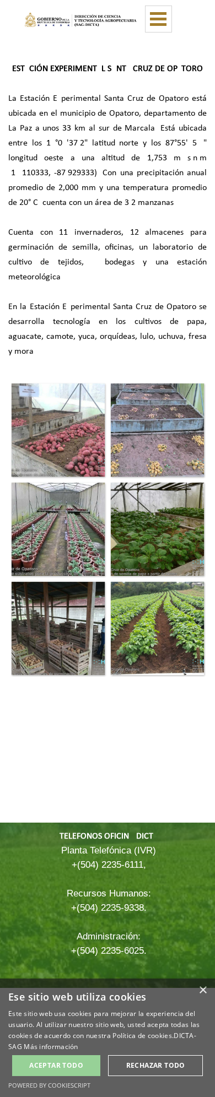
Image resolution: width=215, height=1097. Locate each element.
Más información (51, 1046)
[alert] (107, 1038)
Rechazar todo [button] (155, 1065)
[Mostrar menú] (158, 19)
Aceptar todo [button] (56, 1065)
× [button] (202, 990)
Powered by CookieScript (49, 1085)
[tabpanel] (107, 209)
